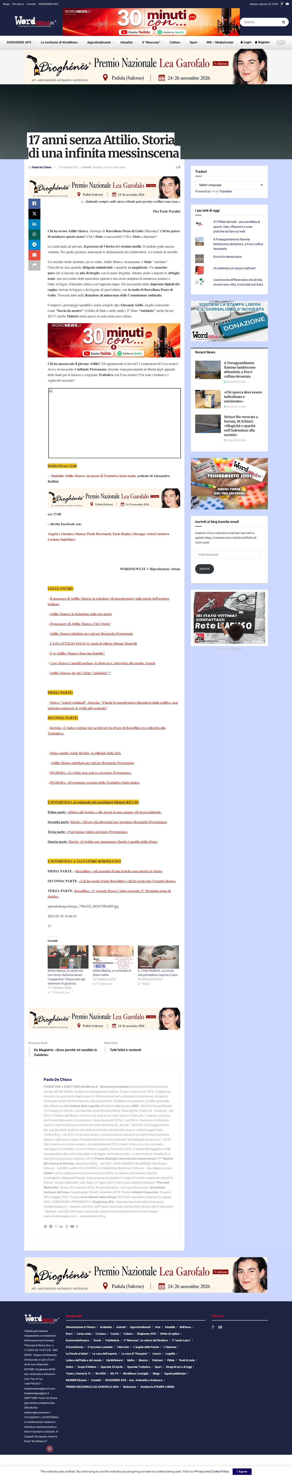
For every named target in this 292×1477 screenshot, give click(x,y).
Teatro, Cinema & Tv (78, 1373)
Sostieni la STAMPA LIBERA (157, 1387)
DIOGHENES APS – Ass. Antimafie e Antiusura (133, 1380)
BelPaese (185, 1327)
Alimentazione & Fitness (81, 1327)
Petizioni (157, 1360)
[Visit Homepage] (30, 22)
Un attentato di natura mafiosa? (234, 268)
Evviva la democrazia (227, 256)
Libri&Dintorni (114, 1360)
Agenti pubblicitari (175, 1373)
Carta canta (84, 1334)
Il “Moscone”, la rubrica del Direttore (146, 1340)
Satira (69, 1367)
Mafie (130, 1360)
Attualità (126, 42)
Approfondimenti (99, 42)
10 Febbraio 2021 (68, 167)
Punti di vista (187, 1360)
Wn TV (114, 1373)
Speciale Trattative (138, 1367)
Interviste (123, 1347)
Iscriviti (205, 569)
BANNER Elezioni (76, 1380)
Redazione (129, 1387)
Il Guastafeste (74, 1347)
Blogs (6, 4)
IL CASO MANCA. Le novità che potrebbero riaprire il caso (158, 972)
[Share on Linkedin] (34, 224)
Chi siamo (18, 4)
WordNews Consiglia (135, 1373)
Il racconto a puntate (100, 1347)
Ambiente (106, 1327)
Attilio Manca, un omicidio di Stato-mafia (112, 972)
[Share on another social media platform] (34, 265)
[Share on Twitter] (34, 214)
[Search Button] (284, 22)
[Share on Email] (34, 255)
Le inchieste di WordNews (59, 42)
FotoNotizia (112, 1340)
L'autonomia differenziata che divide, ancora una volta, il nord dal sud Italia (238, 282)
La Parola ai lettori (77, 1354)
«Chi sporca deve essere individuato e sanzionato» (243, 396)
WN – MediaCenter (219, 42)
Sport (193, 42)
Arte (157, 1327)
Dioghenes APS (146, 1334)
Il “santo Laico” (181, 1340)
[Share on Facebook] (34, 204)
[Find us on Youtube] (287, 4)
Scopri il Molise (87, 1367)
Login (247, 42)
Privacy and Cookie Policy (212, 1471)
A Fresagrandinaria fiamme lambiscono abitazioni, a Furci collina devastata (238, 244)
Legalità (170, 1354)
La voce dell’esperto (104, 1354)
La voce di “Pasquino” (134, 1354)
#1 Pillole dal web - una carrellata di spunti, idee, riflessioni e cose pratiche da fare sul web (236, 227)
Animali (120, 1327)
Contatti (31, 4)
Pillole (170, 1360)
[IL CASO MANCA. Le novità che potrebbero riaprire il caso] (158, 957)
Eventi (87, 167)
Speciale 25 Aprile (112, 1367)
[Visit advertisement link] (151, 22)
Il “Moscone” (151, 42)
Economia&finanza (77, 1340)
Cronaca (101, 1334)
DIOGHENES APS (48, 4)
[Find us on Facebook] (282, 4)
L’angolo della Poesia (146, 1347)
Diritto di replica (169, 1334)
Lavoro (156, 1354)
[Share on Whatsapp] (34, 234)
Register (264, 42)
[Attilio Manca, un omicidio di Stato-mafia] (113, 957)
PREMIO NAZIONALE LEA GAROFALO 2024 (92, 1387)
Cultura (175, 42)
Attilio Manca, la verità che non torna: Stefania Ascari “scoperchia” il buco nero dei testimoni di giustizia (66, 977)
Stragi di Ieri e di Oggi (179, 1367)
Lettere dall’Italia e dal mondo (84, 1360)
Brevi (69, 1334)
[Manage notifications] (49, 1448)
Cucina (115, 1334)
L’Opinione (170, 1347)
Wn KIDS (100, 1373)
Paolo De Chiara (41, 167)
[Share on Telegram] (34, 245)
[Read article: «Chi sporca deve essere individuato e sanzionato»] (208, 399)
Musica (143, 1360)
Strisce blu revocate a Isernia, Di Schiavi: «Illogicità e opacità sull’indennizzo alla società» (241, 426)
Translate (225, 191)
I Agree (242, 1472)
